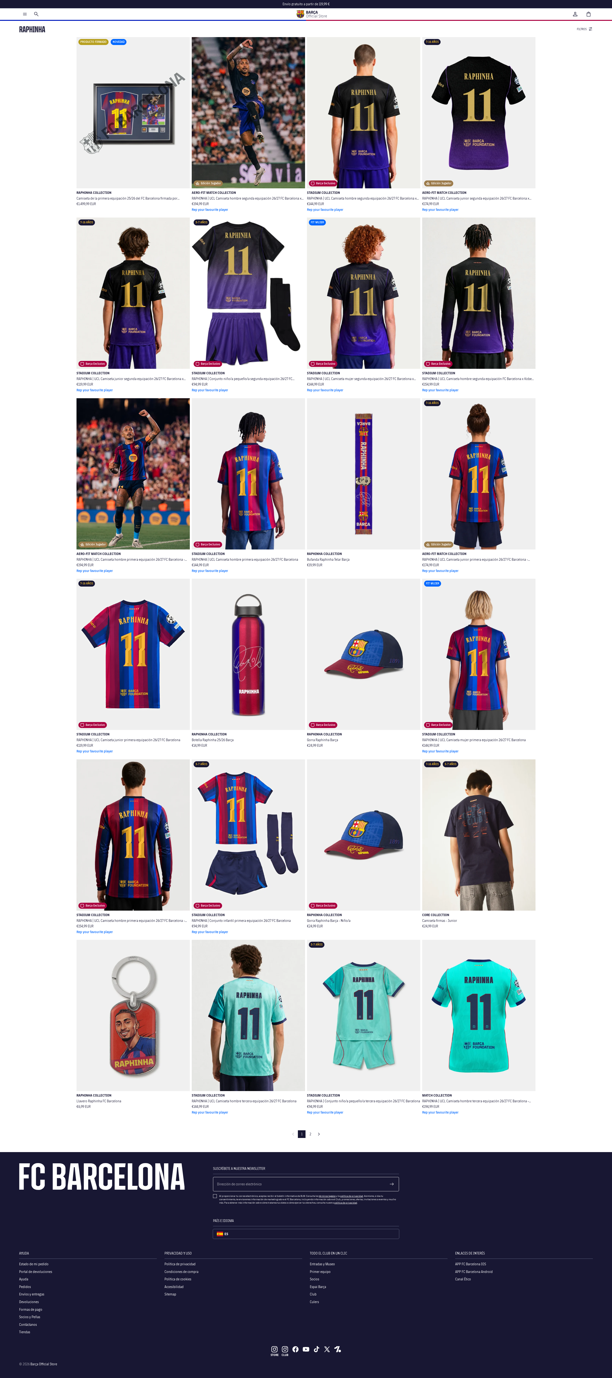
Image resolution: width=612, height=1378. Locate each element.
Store (275, 1355)
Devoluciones (29, 1302)
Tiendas (24, 1332)
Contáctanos (28, 1324)
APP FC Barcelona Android (474, 1271)
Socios (314, 1279)
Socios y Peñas (29, 1317)
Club (313, 1294)
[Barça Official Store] (311, 14)
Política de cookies (177, 1279)
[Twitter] (327, 1349)
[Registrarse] (392, 1184)
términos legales (327, 1195)
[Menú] (25, 14)
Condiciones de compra (181, 1271)
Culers (314, 1302)
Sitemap (170, 1294)
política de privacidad (351, 1195)
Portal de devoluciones (35, 1271)
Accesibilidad (174, 1286)
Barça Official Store (43, 1364)
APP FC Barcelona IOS (470, 1264)
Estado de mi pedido (34, 1264)
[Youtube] (306, 1349)
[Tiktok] (316, 1349)
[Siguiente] (319, 1134)
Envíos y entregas (31, 1294)
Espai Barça (318, 1286)
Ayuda (23, 1279)
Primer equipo (320, 1271)
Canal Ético (463, 1279)
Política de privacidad (180, 1264)
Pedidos (25, 1286)
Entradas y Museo (322, 1264)
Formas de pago (30, 1309)
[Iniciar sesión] (575, 14)
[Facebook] (295, 1349)
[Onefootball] (337, 1349)
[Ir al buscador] (36, 14)
